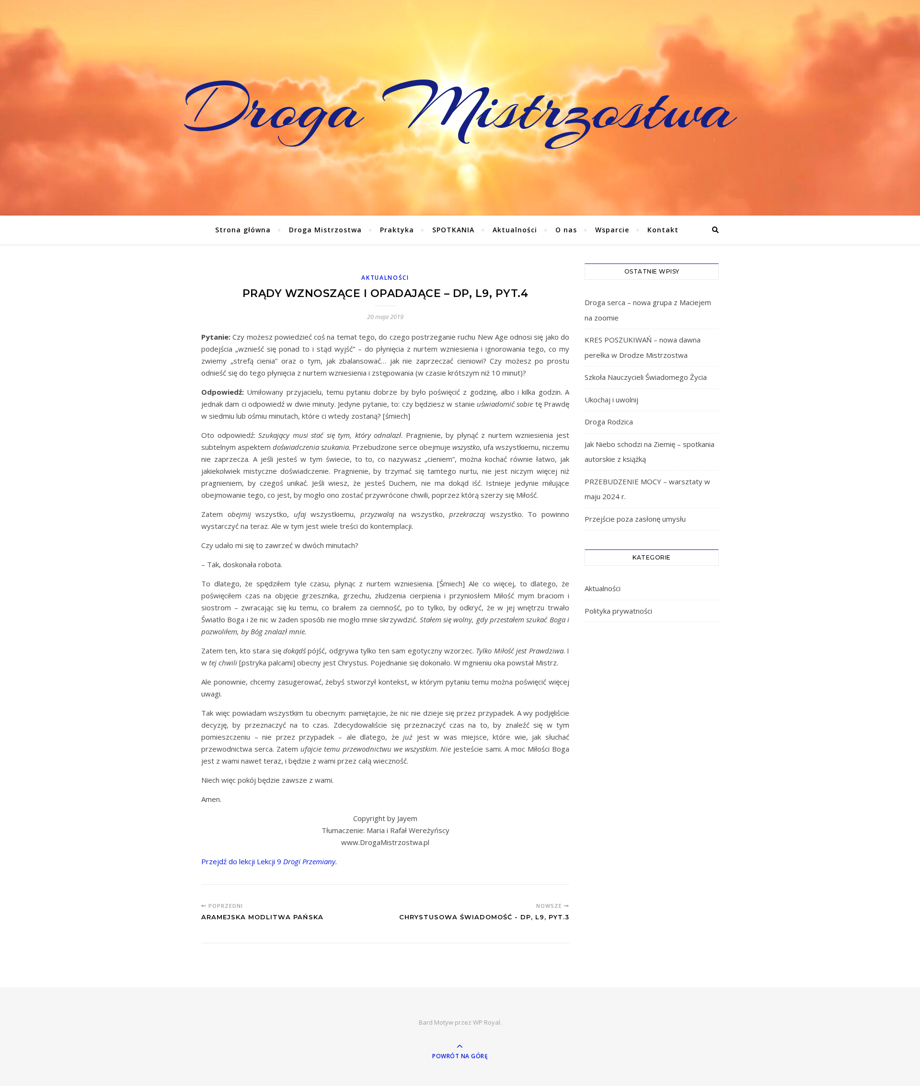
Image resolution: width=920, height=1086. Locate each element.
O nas (566, 229)
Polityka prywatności (618, 611)
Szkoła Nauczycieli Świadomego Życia (646, 377)
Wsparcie (612, 229)
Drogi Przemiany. (310, 861)
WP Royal (486, 1022)
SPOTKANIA (453, 229)
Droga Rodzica (609, 421)
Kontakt (662, 229)
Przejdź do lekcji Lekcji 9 (242, 861)
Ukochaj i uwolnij (611, 399)
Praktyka (397, 229)
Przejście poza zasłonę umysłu (635, 519)
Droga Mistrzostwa (460, 108)
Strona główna (243, 229)
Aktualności (515, 229)
